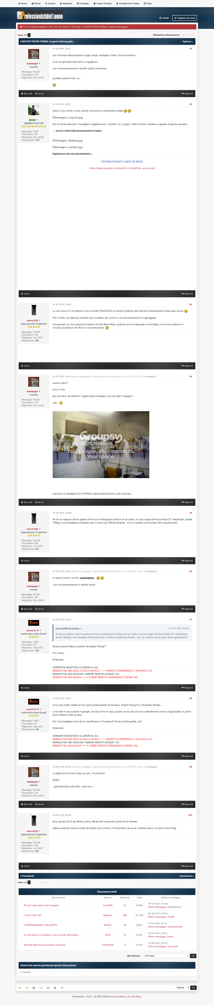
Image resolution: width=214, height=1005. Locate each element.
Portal (37, 3)
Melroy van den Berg (130, 996)
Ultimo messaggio (157, 907)
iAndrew (113, 996)
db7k (108, 934)
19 (125, 925)
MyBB (89, 996)
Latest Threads (104, 3)
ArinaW (170, 916)
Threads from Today (129, 3)
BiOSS (107, 925)
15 (125, 934)
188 (125, 915)
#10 (190, 815)
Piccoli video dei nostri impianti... (42, 905)
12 (125, 905)
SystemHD (108, 944)
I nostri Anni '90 (32, 915)
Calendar (84, 3)
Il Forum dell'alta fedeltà (34, 27)
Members (67, 3)
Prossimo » (44, 35)
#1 (191, 48)
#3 (190, 304)
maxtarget (151, 376)
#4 (190, 376)
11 (125, 944)
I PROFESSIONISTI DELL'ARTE (40, 925)
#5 (191, 513)
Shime (170, 936)
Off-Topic (76, 27)
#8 (190, 698)
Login (165, 18)
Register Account (186, 18)
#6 (190, 571)
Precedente (28, 876)
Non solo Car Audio (58, 27)
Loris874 (108, 905)
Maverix (107, 915)
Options (187, 41)
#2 (191, 104)
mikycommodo (174, 926)
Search (51, 3)
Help (148, 3)
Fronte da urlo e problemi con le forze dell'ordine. (51, 934)
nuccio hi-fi (32, 630)
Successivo (186, 876)
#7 (191, 619)
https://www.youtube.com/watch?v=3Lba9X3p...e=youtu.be (122, 168)
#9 (190, 766)
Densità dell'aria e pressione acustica (44, 944)
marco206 (32, 320)
